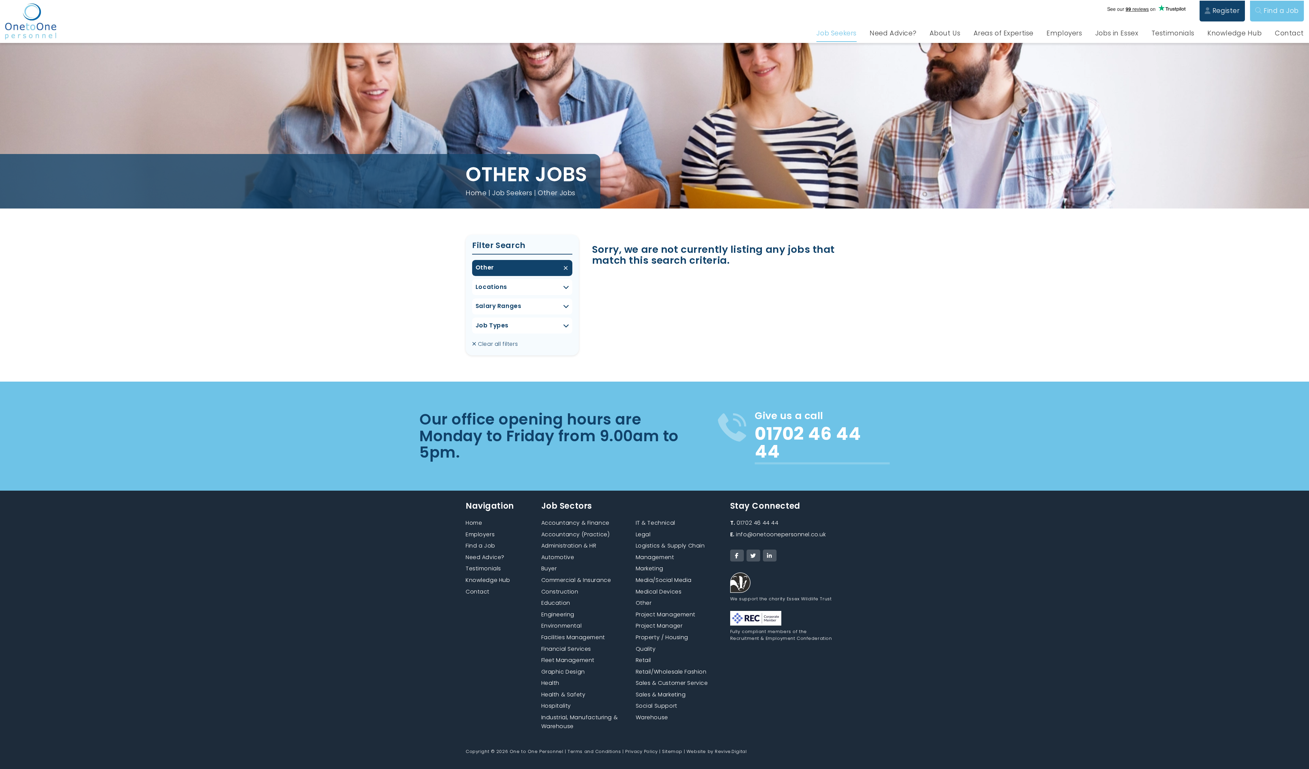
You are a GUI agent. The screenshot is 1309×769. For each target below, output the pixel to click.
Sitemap (672, 751)
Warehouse (652, 717)
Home (476, 193)
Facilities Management (573, 637)
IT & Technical (655, 523)
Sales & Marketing (661, 694)
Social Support (656, 706)
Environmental (561, 626)
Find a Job (1280, 10)
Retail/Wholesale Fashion (671, 672)
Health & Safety (563, 694)
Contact (1289, 33)
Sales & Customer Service (672, 683)
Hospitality (556, 706)
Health (550, 683)
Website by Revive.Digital (717, 751)
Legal (643, 534)
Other (485, 267)
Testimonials (1173, 33)
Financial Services (566, 649)
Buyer (549, 568)
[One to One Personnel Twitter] (753, 556)
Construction (559, 592)
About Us (945, 33)
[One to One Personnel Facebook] (737, 556)
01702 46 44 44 (754, 523)
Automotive (557, 557)
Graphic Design (563, 672)
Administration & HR (569, 546)
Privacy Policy (641, 751)
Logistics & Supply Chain (670, 546)
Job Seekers (836, 33)
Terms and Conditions (594, 751)
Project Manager (659, 626)
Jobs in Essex (1117, 33)
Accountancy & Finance (575, 523)
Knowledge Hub (1234, 33)
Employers (1064, 33)
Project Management (665, 614)
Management (655, 557)
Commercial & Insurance (576, 580)
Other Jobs (556, 193)
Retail (643, 660)
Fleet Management (568, 660)
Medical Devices (659, 592)
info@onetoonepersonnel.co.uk (778, 534)
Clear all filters (497, 344)
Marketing (649, 568)
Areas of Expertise (1004, 33)
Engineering (557, 614)
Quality (646, 649)
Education (555, 603)
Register (1224, 10)
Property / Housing (662, 637)
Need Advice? (893, 33)
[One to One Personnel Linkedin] (770, 556)
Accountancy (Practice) (575, 534)
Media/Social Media (664, 580)
